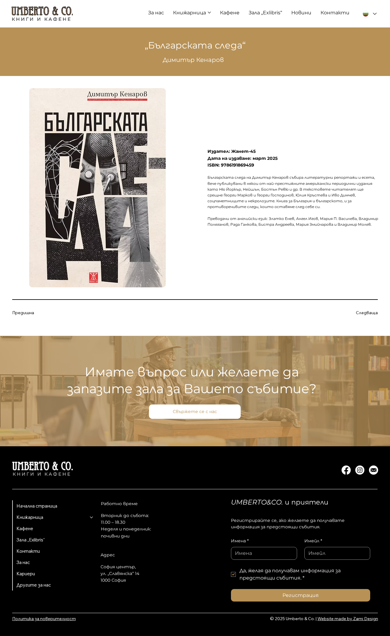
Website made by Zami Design (347, 618)
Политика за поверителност (44, 618)
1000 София (113, 580)
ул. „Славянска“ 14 (120, 573)
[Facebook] (346, 470)
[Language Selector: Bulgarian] (369, 14)
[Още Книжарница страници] (209, 12)
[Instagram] (359, 470)
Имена (240, 541)
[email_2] (373, 470)
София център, (118, 567)
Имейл (313, 541)
